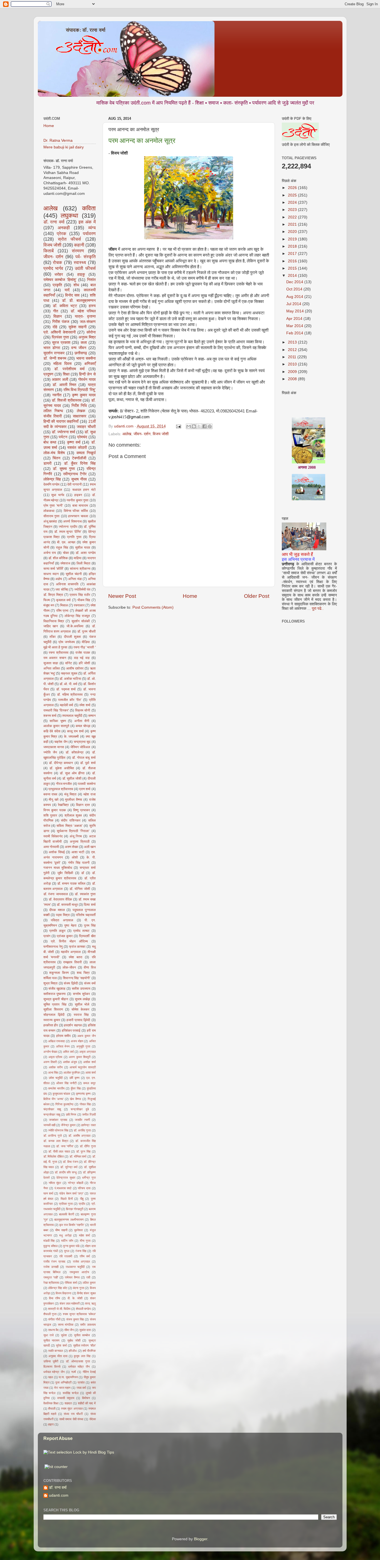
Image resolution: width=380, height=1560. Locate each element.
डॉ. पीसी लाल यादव (59, 1151)
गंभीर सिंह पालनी (79, 863)
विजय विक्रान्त (63, 1293)
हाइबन (78, 495)
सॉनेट (68, 663)
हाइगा (51, 1424)
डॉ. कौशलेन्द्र (74, 752)
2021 (293, 224)
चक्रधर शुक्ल (69, 673)
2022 (293, 217)
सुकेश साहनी (77, 327)
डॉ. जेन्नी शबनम (54, 358)
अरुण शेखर (71, 847)
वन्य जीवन (78, 348)
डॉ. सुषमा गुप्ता (64, 469)
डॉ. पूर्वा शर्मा (88, 763)
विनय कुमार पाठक (54, 810)
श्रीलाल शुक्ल (73, 815)
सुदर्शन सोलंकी (80, 621)
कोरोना (91, 332)
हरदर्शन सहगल (73, 1025)
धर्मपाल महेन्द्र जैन (54, 1372)
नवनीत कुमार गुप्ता (77, 500)
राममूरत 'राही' (50, 1277)
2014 (293, 275)
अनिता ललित (51, 668)
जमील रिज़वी (88, 1114)
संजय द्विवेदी (71, 983)
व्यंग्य (92, 227)
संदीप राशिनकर (70, 820)
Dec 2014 (295, 282)
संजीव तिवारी (52, 416)
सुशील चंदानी (74, 574)
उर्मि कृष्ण (74, 1077)
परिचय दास (84, 1188)
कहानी (79, 244)
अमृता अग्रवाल (87, 1051)
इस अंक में (87, 221)
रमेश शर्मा (84, 705)
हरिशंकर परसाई (71, 1030)
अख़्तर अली (60, 379)
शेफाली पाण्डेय (83, 1308)
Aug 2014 (295, 297)
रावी (88, 1277)
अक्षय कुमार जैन (86, 1035)
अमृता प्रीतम (55, 1057)
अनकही (64, 227)
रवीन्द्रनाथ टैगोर (75, 474)
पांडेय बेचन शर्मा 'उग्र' (71, 1193)
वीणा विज (89, 967)
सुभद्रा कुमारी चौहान (55, 999)
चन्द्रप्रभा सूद (82, 742)
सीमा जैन (69, 1330)
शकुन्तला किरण (59, 973)
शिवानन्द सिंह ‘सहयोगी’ (77, 978)
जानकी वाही (49, 1125)
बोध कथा (49, 442)
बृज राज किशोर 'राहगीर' (71, 1224)
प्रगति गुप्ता (74, 537)
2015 (293, 268)
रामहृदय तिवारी (72, 962)
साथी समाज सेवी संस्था (71, 1419)
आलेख (126, 434)
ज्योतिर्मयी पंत (82, 589)
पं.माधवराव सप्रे (63, 1188)
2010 (293, 364)
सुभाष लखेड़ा (82, 999)
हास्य (92, 306)
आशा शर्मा (90, 1072)
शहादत (68, 1403)
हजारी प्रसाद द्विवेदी (78, 1020)
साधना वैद (53, 1330)
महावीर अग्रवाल (71, 952)
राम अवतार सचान (54, 658)
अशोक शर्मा (89, 1062)
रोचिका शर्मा (71, 1282)
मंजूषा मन (48, 605)
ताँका (53, 637)
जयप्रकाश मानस (53, 747)
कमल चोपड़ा (83, 726)
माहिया (78, 558)
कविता (89, 208)
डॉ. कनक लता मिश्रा (55, 1141)
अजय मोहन (77, 1041)
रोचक (57, 262)
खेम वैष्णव (75, 1099)
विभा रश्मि (54, 1298)
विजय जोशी (161, 434)
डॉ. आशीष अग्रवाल (79, 1135)
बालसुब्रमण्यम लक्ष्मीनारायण (68, 1219)
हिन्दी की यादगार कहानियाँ (61, 421)
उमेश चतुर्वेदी (56, 1077)
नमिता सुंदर (55, 1183)
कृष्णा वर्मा (73, 442)
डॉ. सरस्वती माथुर (67, 905)
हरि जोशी (84, 663)
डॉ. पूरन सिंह (83, 1151)
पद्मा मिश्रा (63, 915)
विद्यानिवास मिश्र (53, 621)
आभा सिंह (53, 1072)
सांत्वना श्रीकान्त (80, 569)
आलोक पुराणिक (71, 1072)
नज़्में (73, 1372)
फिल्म (46, 600)
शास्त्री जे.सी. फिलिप (59, 1308)
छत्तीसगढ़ (81, 353)
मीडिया (86, 642)
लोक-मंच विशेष (54, 453)
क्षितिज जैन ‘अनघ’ (53, 1099)
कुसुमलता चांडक (61, 1093)
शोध (76, 285)
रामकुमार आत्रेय (79, 1272)
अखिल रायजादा (56, 1041)
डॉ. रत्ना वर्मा (54, 221)
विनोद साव (72, 295)
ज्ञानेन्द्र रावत (88, 1125)
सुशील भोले (82, 1004)
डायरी (47, 463)
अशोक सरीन (56, 1067)
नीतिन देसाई (89, 1372)
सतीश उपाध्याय (81, 989)
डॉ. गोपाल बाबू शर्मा (84, 758)
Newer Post (122, 596)
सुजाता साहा (50, 663)
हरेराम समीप (63, 1036)
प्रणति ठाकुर (57, 931)
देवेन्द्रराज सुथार (65, 1177)
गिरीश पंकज (60, 322)
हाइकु (81, 274)
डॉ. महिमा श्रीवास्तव (70, 694)
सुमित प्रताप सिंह (54, 1004)
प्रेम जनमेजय (66, 642)
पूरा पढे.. (318, 608)
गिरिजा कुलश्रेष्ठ (64, 1104)
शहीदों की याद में (87, 1403)
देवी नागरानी (74, 484)
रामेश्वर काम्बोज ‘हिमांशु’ (60, 280)
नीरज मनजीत (64, 784)
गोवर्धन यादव (87, 379)
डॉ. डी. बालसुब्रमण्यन (79, 300)
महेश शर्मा (84, 1235)
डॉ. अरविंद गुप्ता (82, 1130)
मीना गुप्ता (85, 1240)
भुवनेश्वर (78, 1230)
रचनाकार (79, 605)
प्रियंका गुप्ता (60, 337)
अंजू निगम (76, 836)
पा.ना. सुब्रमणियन (68, 1377)
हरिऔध (73, 1350)
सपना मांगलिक (65, 1324)
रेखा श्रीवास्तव (51, 1282)
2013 (293, 342)
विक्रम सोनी (82, 710)
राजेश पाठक (82, 653)
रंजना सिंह (80, 1251)
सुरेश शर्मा (61, 1345)
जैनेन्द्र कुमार (68, 1125)
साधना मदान (51, 574)
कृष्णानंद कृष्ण (83, 1093)
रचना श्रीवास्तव (58, 653)
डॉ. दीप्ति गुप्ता (88, 1146)
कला (84, 342)
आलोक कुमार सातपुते (56, 726)
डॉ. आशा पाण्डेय (85, 553)
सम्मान (92, 716)
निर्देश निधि (79, 406)
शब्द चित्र (83, 973)
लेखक (81, 411)
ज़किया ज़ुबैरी (50, 1361)
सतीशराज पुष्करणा (54, 994)
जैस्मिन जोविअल (80, 747)
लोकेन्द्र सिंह (52, 479)
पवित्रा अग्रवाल (62, 920)
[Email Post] (178, 426)
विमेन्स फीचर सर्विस (76, 511)
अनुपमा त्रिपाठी (80, 842)
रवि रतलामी (65, 1256)
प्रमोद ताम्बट (81, 931)
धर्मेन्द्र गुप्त (88, 1177)
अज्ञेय (58, 579)
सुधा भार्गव (57, 495)
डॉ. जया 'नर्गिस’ (64, 1146)
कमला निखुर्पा (86, 453)
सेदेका (92, 1419)
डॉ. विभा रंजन (70, 1161)
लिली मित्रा (83, 563)
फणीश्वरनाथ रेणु (53, 947)
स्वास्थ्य (80, 262)
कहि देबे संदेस (51, 731)
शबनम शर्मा (49, 716)
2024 (293, 202)
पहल (50, 1377)
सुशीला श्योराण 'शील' (84, 1345)
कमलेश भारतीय (56, 1088)
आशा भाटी (78, 852)
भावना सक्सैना (86, 358)
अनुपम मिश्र (86, 337)
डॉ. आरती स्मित (64, 385)
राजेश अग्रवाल (81, 1261)
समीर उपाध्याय (88, 1324)
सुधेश (64, 1335)
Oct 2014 (294, 289)
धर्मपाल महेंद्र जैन (79, 1366)
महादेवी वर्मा (66, 705)
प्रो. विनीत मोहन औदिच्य (69, 941)
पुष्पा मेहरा (70, 925)
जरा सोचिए (61, 589)
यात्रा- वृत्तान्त (85, 316)
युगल (66, 1251)
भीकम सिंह (83, 600)
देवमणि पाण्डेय (51, 484)
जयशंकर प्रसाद (58, 1119)
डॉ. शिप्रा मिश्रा (53, 595)
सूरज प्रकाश (61, 342)
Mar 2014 (295, 326)
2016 (293, 261)
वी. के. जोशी (75, 1298)
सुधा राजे (48, 1335)
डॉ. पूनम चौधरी (86, 631)
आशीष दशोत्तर (74, 668)
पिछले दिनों (67, 1198)
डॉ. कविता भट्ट (65, 306)
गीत (55, 311)
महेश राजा (89, 794)
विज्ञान (57, 316)
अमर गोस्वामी (51, 847)
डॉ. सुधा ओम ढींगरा (72, 773)
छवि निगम (71, 1114)
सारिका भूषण (58, 721)
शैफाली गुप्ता (49, 1314)
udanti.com (58, 1495)
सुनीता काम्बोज (82, 1335)
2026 (293, 188)
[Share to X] (199, 426)
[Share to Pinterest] (210, 426)
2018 (293, 246)
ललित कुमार (89, 1282)
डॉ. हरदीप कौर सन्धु (66, 1172)
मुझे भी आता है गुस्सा (55, 647)
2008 (293, 379)
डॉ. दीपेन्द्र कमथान (61, 763)
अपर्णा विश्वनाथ (72, 521)
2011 (292, 357)
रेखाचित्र (63, 805)
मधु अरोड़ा (65, 1235)
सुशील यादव (82, 547)
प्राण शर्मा (84, 789)
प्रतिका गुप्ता (66, 1203)
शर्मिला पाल (50, 978)
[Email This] (188, 426)
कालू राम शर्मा (75, 731)
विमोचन (86, 1398)
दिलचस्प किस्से (51, 1366)
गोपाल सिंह (85, 1104)
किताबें (48, 250)
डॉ (82, 873)
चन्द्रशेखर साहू (51, 1114)
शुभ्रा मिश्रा (50, 983)
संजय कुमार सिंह (75, 1319)
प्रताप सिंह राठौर (80, 595)
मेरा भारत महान (62, 1387)
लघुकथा (69, 215)
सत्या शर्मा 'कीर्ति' (53, 569)
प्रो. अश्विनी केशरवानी (59, 332)
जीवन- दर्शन (142, 434)
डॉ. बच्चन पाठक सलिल (71, 883)
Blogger (200, 1539)
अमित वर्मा (68, 1051)
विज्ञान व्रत (83, 805)
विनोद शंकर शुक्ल (86, 1293)
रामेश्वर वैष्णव (72, 1277)
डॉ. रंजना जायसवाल (55, 894)
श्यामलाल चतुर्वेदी (72, 716)
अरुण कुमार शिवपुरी (79, 1057)
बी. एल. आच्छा (66, 542)
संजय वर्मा (90, 983)
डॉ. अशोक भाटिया (70, 679)
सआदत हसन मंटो (84, 490)
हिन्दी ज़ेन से (87, 374)
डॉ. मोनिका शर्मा (78, 1156)
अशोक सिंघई (57, 852)
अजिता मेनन (63, 1046)
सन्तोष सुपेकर (81, 994)
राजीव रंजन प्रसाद (54, 1261)
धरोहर (59, 274)
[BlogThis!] (194, 426)
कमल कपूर (89, 1083)
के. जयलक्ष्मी (71, 736)
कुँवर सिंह (76, 1088)
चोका (66, 553)
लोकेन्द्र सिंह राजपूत (77, 616)
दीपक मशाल (57, 910)
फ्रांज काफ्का (77, 947)
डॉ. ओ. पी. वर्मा (68, 684)
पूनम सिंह (90, 925)
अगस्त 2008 (306, 448)
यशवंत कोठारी (77, 448)
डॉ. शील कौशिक (58, 558)
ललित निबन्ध (53, 411)
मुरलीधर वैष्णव (73, 800)
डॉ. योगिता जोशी (80, 889)
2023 (293, 210)
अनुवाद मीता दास (57, 1356)
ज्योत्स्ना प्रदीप (68, 527)
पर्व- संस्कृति (85, 256)
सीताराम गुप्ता (51, 516)
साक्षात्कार (79, 416)
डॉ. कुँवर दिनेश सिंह (80, 463)
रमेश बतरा (75, 957)
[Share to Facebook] (204, 426)
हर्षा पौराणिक (89, 1350)
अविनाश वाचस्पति (67, 584)
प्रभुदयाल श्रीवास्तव (60, 789)
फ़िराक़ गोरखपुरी (74, 1209)
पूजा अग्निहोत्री (63, 1382)
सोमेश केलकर (80, 1009)
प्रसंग (46, 936)
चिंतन (56, 458)
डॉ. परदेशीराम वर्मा (69, 369)
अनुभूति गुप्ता (83, 1046)
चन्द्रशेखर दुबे (80, 1109)
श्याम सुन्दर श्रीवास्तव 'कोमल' (79, 1314)
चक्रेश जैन (60, 742)
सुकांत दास (85, 1330)
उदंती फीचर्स (85, 268)
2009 (293, 372)
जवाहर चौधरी (86, 427)
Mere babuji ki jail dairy (63, 147)
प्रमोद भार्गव (53, 268)
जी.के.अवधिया (74, 626)
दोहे (55, 327)
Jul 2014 (294, 304)
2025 (293, 195)
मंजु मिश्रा (70, 794)
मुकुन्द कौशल (50, 1246)
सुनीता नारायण (51, 1340)
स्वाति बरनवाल (55, 1350)
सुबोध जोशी (73, 1340)
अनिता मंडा (75, 579)
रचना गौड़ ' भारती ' (84, 647)
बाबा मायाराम (80, 505)
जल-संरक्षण (88, 322)
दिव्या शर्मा (89, 905)
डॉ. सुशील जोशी (72, 778)
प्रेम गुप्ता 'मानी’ (53, 505)
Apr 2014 (294, 319)
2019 (293, 239)
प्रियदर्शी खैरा (87, 936)
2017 (293, 254)
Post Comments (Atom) (153, 607)
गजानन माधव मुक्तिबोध (57, 868)
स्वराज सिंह (81, 1015)
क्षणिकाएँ (90, 364)
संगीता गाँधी (54, 1319)
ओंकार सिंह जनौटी (66, 1083)
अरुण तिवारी (50, 1062)
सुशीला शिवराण (53, 1009)
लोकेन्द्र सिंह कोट (57, 1288)
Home (190, 596)
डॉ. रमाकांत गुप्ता (85, 894)
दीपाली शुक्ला (72, 637)
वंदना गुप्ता (78, 1288)
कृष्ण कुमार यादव (84, 395)
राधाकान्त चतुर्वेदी (75, 1266)
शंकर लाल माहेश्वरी (70, 1303)
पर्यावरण (89, 233)
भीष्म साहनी (61, 1230)
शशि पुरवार (50, 815)
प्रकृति (57, 285)
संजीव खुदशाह (56, 989)
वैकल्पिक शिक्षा (51, 1403)
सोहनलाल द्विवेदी (54, 1015)
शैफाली (51, 1408)
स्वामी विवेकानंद (53, 836)
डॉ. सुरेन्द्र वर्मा (69, 1167)
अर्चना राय (49, 553)
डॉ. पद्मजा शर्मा (66, 689)
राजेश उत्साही (50, 1266)
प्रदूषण (48, 374)
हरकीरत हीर (50, 1025)
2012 (293, 350)
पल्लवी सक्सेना (87, 784)
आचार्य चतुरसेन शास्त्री (83, 1067)
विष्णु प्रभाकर (81, 810)
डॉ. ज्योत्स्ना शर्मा (63, 432)
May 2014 (295, 311)
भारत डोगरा (51, 348)
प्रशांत (81, 1382)
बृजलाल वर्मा (63, 600)
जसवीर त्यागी (82, 1119)
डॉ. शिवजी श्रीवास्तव (67, 400)
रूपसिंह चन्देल (70, 1393)
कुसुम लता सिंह (82, 1356)
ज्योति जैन (50, 752)
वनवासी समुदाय (65, 1398)
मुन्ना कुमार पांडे (71, 1246)
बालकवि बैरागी (66, 1214)
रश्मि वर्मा (85, 1256)
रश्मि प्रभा (62, 611)
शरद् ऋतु (90, 1303)
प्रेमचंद (82, 437)
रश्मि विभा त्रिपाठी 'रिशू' (79, 390)
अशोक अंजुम (70, 1062)
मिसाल (64, 605)
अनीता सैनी (82, 721)
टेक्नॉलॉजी (79, 458)
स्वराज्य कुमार (51, 1020)
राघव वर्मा (81, 1387)
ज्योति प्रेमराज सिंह (58, 1130)
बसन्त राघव (50, 794)
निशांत (91, 280)
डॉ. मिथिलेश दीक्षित (53, 1156)
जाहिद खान (50, 626)
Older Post (256, 596)
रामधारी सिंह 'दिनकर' (56, 710)
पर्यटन (63, 437)
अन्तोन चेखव (50, 1051)
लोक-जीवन (69, 967)
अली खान (90, 847)
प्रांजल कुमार (65, 936)
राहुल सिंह (62, 547)
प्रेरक (61, 233)
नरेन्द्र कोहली (75, 1183)
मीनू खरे (53, 800)
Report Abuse (58, 1438)
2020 (293, 232)
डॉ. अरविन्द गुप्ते (52, 1135)
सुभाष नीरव (79, 479)
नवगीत (56, 395)
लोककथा (49, 511)
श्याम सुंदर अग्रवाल (72, 1408)
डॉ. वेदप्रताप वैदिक (60, 899)
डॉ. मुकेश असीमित (62, 768)
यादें (67, 290)
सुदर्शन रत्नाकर (54, 353)
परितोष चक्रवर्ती (86, 915)
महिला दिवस (62, 364)
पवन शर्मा (48, 1193)
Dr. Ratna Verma (58, 140)
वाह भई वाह (82, 658)
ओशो (75, 857)
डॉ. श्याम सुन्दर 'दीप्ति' (67, 532)
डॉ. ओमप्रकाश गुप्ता (78, 1361)
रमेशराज (65, 563)
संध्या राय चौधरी (73, 1413)
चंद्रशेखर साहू (52, 1109)
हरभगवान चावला (78, 516)
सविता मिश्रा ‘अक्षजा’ (69, 826)
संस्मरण (78, 250)
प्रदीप (82, 1203)
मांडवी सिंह (49, 1240)
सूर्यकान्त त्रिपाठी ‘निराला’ (73, 831)
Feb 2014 (295, 333)
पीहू (81, 1198)
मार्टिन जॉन (67, 1240)
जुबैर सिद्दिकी (65, 873)
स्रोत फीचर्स (69, 239)
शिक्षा (66, 374)
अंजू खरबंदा (50, 521)
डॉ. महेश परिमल (83, 311)
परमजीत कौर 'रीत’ (70, 700)
